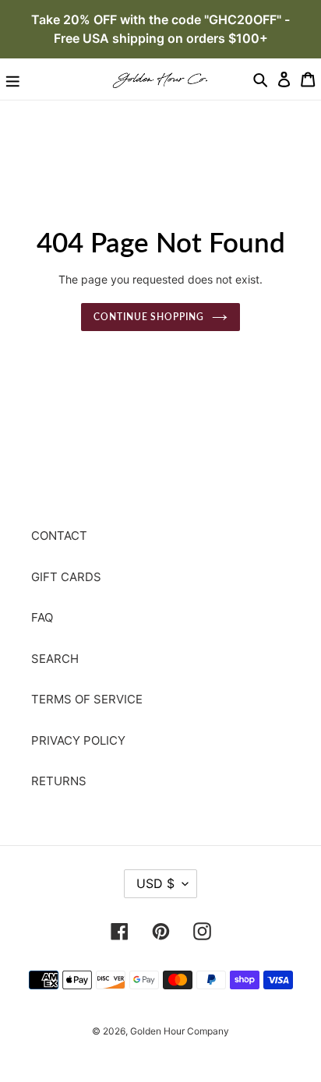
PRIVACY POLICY (78, 740)
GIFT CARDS (66, 576)
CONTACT (59, 535)
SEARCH (55, 658)
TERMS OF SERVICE (87, 699)
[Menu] (13, 79)
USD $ (155, 883)
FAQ (42, 617)
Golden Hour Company (179, 1031)
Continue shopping (149, 316)
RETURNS (58, 781)
